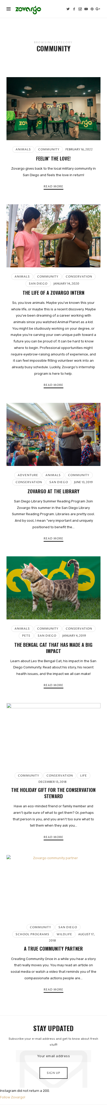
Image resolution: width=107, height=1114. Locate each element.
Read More (53, 186)
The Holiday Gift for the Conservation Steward (53, 792)
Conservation (79, 277)
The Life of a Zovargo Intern (53, 292)
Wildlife (64, 934)
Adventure (28, 475)
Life (83, 776)
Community (48, 149)
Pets (26, 636)
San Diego (38, 284)
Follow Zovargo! (12, 1097)
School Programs (32, 934)
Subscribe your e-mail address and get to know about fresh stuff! (53, 1042)
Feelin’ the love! (53, 158)
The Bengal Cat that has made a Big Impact (53, 647)
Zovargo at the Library (53, 491)
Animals (23, 149)
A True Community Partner (53, 948)
